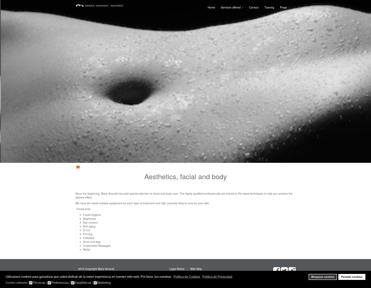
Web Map (196, 269)
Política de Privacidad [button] (217, 276)
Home (211, 7)
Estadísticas (83, 282)
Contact (254, 7)
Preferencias (60, 282)
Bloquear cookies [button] (322, 276)
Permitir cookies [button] (351, 276)
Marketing (104, 282)
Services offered (231, 7)
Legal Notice (177, 269)
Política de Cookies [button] (187, 276)
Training (269, 7)
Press (283, 7)
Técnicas (39, 282)
